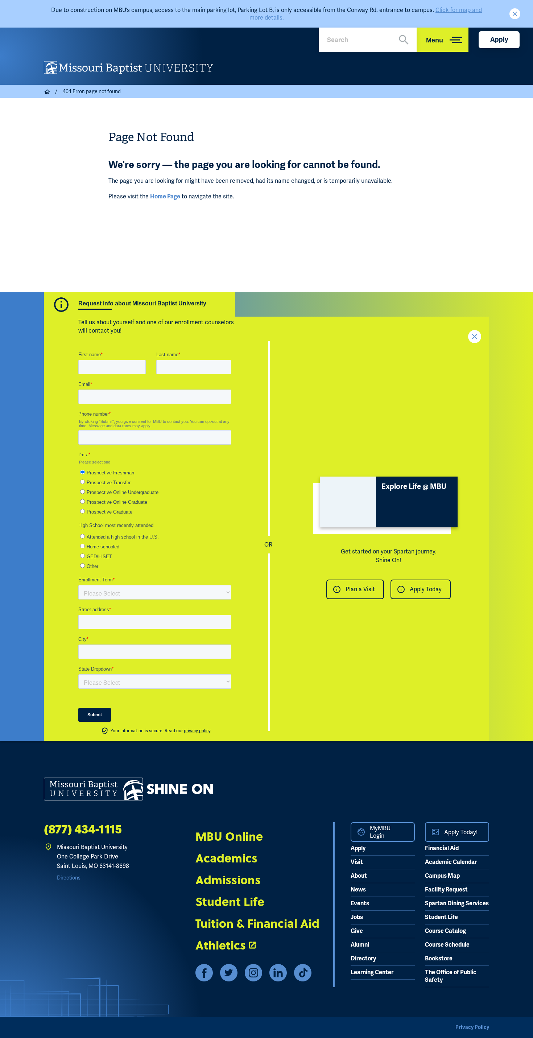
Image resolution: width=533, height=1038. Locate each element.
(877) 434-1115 (83, 829)
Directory (363, 958)
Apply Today (426, 589)
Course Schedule (447, 944)
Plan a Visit (360, 589)
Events (360, 903)
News (358, 889)
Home (47, 91)
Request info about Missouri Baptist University (142, 303)
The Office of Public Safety (450, 976)
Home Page (165, 196)
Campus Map (442, 876)
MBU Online (229, 836)
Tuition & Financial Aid (257, 923)
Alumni (360, 944)
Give (357, 931)
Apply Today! (461, 832)
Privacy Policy (472, 1027)
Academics (226, 857)
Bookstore (439, 958)
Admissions (228, 879)
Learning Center (372, 972)
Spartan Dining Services (457, 903)
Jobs (357, 917)
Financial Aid (442, 848)
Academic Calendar (451, 862)
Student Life (229, 901)
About (359, 876)
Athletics (220, 944)
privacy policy (197, 731)
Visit (357, 862)
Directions (68, 877)
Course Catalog (445, 931)
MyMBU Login (380, 832)
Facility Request (446, 889)
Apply (499, 40)
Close (514, 13)
